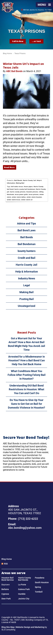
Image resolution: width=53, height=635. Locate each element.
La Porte (22, 584)
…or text (36, 41)
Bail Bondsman (26, 244)
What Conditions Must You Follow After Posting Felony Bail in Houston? (26, 375)
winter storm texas (13, 199)
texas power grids (21, 194)
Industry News (26, 278)
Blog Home (6, 559)
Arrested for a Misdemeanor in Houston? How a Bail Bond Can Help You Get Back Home (26, 360)
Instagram (30, 610)
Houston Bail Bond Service (7, 579)
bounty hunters (26, 250)
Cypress (5, 594)
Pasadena (39, 578)
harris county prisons (17, 192)
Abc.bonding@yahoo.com (25, 528)
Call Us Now (17, 41)
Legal (26, 285)
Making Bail (20, 183)
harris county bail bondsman (24, 189)
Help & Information (26, 271)
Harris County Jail (29, 180)
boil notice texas (17, 186)
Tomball (39, 592)
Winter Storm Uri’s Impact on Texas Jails (23, 65)
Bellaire (5, 589)
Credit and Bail (26, 257)
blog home (7, 53)
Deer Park (6, 598)
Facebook (22, 610)
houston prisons (32, 192)
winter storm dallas (19, 197)
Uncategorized (26, 305)
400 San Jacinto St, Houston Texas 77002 (26, 542)
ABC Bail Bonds (7, 7)
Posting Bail (26, 299)
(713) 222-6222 (28, 518)
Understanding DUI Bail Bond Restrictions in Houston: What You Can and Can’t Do (26, 389)
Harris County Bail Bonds (24, 579)
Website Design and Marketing (30, 627)
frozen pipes (28, 186)
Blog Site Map (7, 627)
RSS (6, 564)
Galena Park (24, 589)
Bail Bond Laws (26, 230)
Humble (21, 594)
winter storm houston (34, 197)
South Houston (42, 582)
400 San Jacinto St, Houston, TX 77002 (37, 10)
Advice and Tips (26, 223)
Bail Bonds (18, 180)
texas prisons (34, 194)
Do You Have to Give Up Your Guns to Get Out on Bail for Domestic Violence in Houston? (26, 403)
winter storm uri (27, 199)
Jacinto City (23, 598)
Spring (38, 587)
